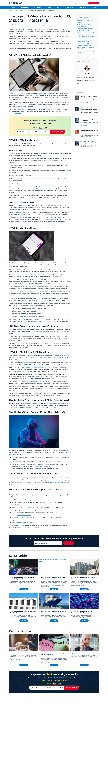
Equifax (47, 517)
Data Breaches (37, 7)
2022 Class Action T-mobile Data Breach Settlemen (87, 33)
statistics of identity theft (56, 482)
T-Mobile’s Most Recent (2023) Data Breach (86, 37)
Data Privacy (70, 7)
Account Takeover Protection (26, 316)
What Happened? (83, 26)
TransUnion (39, 517)
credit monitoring (37, 468)
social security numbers (28, 362)
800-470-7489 (83, 3)
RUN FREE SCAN (57, 132)
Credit (58, 7)
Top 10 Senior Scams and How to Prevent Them (83, 653)
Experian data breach (44, 93)
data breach (68, 170)
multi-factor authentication (24, 515)
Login (75, 3)
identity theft (18, 113)
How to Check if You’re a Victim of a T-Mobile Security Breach (86, 41)
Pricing (69, 3)
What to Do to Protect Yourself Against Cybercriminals (87, 51)
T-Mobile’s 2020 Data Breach (84, 24)
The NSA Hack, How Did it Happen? (89, 141)
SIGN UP (68, 543)
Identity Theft (24, 7)
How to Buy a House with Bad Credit (20, 653)
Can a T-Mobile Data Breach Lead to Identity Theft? (86, 48)
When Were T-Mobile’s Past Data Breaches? (85, 21)
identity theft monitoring (23, 522)
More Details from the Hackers (86, 28)
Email (45, 127)
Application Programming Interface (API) (35, 381)
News (13, 7)
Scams (49, 7)
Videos (94, 7)
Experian (34, 517)
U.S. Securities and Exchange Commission (33, 367)
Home (50, 3)
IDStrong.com (15, 3)
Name (40, 127)
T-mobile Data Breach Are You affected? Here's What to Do (85, 44)
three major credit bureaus (24, 517)
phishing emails (26, 502)
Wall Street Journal (25, 279)
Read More (88, 102)
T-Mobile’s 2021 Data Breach (84, 30)
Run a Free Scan (94, 3)
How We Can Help (59, 3)
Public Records (82, 7)
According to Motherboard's (16, 212)
